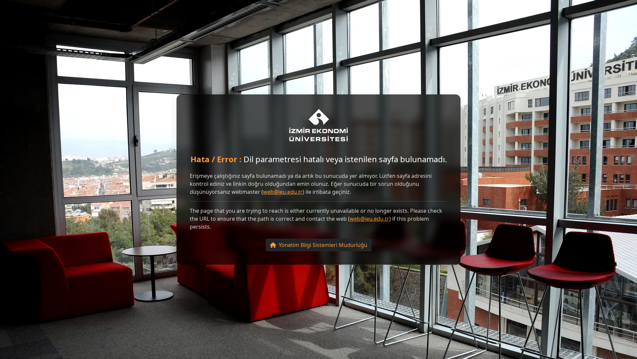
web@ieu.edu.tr (283, 191)
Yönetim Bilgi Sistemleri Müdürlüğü (323, 245)
